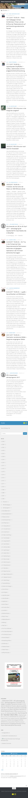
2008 (3, 492)
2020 (3, 456)
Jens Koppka (4, 592)
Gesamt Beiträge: (4, 428)
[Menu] (26, 1)
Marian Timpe (12, 332)
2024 (3, 447)
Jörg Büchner (4, 601)
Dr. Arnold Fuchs (5, 532)
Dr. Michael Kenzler (6, 565)
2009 (3, 489)
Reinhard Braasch (5, 637)
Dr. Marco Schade (5, 559)
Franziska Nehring (5, 583)
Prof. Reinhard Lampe (6, 634)
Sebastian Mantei (5, 646)
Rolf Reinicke (4, 643)
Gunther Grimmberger (14, 288)
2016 (3, 468)
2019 (3, 459)
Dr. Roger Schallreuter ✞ (7, 574)
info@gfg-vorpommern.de (15, 776)
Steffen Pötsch (5, 649)
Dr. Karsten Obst (13, 106)
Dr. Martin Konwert (6, 562)
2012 (3, 480)
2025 (3, 444)
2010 (3, 486)
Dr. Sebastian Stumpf (6, 577)
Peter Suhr (4, 625)
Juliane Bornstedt (5, 595)
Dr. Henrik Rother (5, 544)
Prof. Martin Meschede (14, 13)
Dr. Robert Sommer (6, 571)
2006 (3, 498)
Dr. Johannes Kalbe (6, 547)
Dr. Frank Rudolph (13, 182)
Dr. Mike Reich (5, 568)
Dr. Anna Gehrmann (6, 529)
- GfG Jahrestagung (13, 224)
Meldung (4, 622)
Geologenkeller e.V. (6, 732)
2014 (3, 474)
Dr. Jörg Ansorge (5, 550)
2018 (3, 462)
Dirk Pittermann (12, 62)
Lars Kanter (4, 610)
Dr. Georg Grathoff (6, 541)
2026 (3, 441)
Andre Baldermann (6, 510)
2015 (3, 471)
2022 (3, 453)
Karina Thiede (5, 604)
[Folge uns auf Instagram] (26, 423)
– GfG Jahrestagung (6, 504)
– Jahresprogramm (6, 507)
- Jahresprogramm (13, 373)
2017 (7, 13)
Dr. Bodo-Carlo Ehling (6, 535)
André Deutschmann (6, 519)
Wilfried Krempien (5, 652)
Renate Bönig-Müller (6, 640)
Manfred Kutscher (5, 613)
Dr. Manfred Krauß (6, 556)
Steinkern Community (6, 743)
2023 (3, 450)
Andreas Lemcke (5, 516)
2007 (3, 495)
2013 (3, 477)
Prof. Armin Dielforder (6, 628)
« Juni (2, 769)
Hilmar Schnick (12, 239)
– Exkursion (4, 501)
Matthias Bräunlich (6, 619)
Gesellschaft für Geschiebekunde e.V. (9, 735)
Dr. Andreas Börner (6, 525)
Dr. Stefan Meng (5, 580)
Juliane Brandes (5, 598)
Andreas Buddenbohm (6, 513)
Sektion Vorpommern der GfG (8, 1)
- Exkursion (6, 701)
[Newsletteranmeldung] (24, 423)
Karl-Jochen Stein (5, 607)
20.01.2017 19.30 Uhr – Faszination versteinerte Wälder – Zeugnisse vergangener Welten (16, 337)
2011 (3, 483)
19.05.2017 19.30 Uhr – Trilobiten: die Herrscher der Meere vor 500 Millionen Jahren (15, 187)
